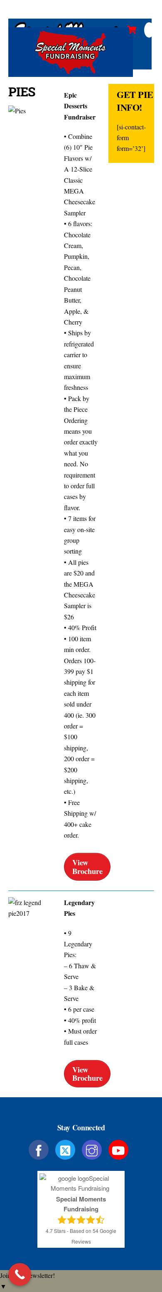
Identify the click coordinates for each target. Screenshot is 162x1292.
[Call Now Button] (19, 1274)
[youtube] (119, 1149)
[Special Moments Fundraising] (70, 73)
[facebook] (40, 1149)
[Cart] (131, 29)
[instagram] (93, 1149)
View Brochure (87, 866)
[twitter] (66, 1149)
